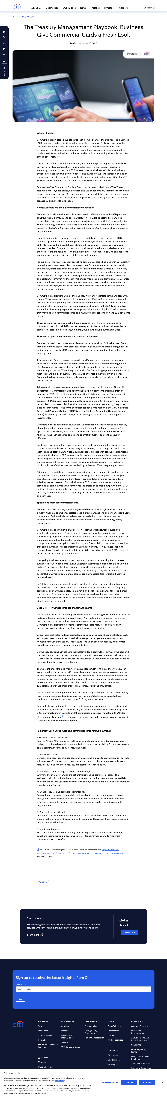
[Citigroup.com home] (18, 1024)
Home (15, 17)
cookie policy (60, 1081)
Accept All (147, 1082)
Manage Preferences (110, 1082)
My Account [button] (149, 8)
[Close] (163, 1082)
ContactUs (4, 71)
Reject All (129, 1082)
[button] (36, 8)
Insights (22, 17)
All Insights (31, 17)
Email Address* (22, 984)
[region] (83, 1082)
